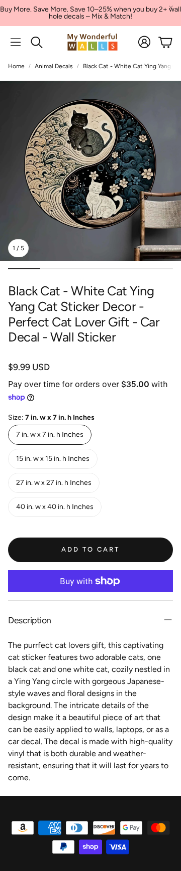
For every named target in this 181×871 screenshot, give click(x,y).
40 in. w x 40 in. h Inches (55, 506)
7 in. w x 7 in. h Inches (49, 434)
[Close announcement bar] (170, 7)
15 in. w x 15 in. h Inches (52, 458)
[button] (15, 42)
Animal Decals (54, 66)
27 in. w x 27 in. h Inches (54, 482)
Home (16, 66)
